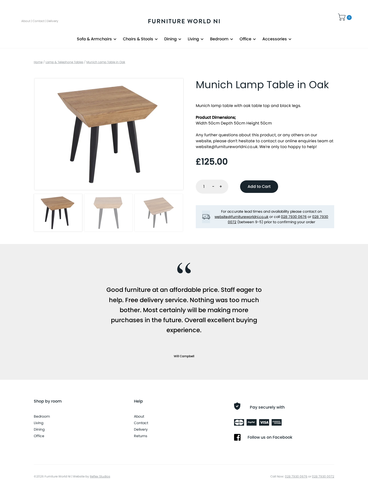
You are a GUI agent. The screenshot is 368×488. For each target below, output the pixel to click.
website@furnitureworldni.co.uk (227, 146)
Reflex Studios (100, 476)
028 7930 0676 (294, 216)
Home (38, 62)
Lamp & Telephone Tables (64, 62)
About (25, 21)
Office (245, 39)
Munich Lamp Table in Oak (105, 62)
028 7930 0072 (323, 476)
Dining (170, 39)
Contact (39, 21)
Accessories (274, 39)
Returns (140, 435)
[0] (342, 16)
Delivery (52, 21)
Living (193, 39)
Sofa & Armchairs (94, 39)
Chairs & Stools (138, 39)
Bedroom (219, 39)
